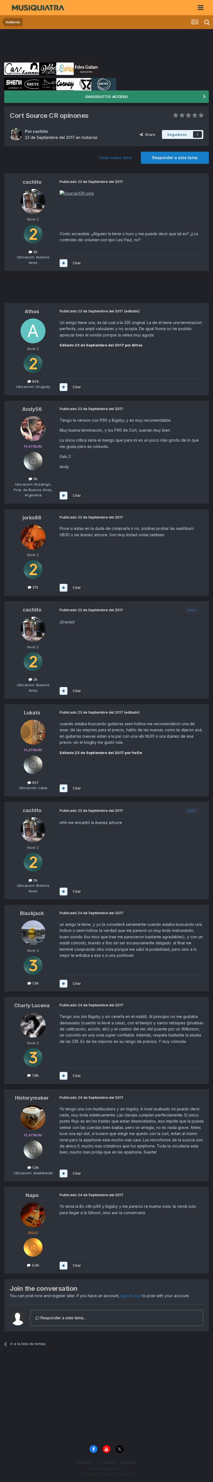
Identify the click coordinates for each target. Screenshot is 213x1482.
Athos (32, 311)
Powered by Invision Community (106, 1474)
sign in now (131, 1295)
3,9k (35, 1265)
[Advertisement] (105, 45)
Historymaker (32, 1098)
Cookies (128, 1462)
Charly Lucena (32, 1005)
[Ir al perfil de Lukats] (33, 732)
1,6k (35, 983)
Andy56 (32, 409)
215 (34, 587)
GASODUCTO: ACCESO (106, 96)
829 (35, 381)
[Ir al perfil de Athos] (33, 330)
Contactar (106, 1462)
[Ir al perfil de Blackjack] (33, 932)
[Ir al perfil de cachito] (16, 134)
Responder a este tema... (62, 1317)
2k (34, 252)
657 (35, 782)
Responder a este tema (174, 157)
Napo (32, 1195)
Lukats (32, 713)
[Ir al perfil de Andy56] (33, 428)
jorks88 (31, 517)
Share (149, 134)
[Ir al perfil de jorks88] (33, 537)
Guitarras (90, 137)
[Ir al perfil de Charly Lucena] (33, 1025)
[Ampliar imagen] (77, 193)
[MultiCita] (63, 263)
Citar (77, 263)
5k (34, 478)
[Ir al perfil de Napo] (33, 1215)
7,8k (35, 1075)
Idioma (83, 1462)
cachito (40, 131)
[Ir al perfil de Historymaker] (33, 1117)
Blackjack (32, 913)
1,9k (35, 1167)
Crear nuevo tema (115, 157)
